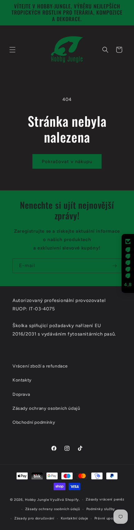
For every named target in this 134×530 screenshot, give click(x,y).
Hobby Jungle (37, 500)
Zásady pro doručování (34, 518)
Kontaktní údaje (75, 518)
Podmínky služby (100, 509)
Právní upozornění (110, 518)
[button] (12, 50)
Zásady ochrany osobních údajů (52, 509)
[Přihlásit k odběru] (114, 265)
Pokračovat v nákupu (67, 161)
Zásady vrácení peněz (105, 499)
